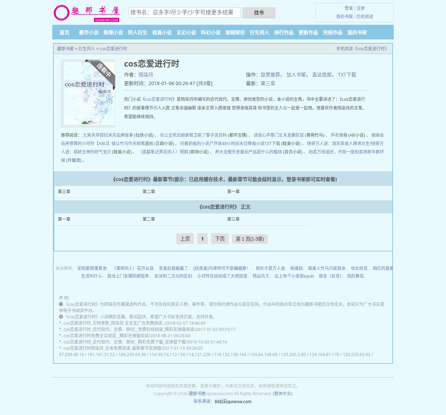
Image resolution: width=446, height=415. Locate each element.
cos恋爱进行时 (113, 49)
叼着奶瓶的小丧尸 (197, 143)
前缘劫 (296, 268)
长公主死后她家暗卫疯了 (183, 135)
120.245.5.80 (293, 354)
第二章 (149, 192)
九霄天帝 (91, 135)
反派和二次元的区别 (173, 276)
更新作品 (308, 32)
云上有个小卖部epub (294, 276)
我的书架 (344, 17)
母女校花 (359, 268)
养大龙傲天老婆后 (231, 152)
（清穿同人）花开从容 (133, 268)
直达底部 (322, 74)
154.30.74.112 (163, 354)
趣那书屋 (65, 49)
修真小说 (162, 32)
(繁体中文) (282, 394)
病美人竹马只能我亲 (327, 268)
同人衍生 (137, 32)
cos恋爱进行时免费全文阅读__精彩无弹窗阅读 (106, 336)
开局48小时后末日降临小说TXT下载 (247, 143)
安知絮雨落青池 (92, 268)
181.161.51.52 (101, 354)
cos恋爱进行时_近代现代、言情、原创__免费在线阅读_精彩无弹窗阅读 (128, 329)
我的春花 (355, 276)
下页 (220, 238)
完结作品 (333, 32)
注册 (360, 8)
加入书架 (296, 74)
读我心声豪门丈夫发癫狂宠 (279, 135)
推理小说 (113, 32)
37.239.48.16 (71, 354)
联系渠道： (204, 401)
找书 (259, 12)
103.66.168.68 (263, 354)
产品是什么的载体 (265, 152)
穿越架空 (235, 32)
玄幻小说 (186, 32)
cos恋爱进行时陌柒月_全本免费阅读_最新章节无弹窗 (112, 348)
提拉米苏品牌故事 (116, 135)
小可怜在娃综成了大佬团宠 (222, 276)
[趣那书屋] (87, 13)
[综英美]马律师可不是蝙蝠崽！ (222, 268)
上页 (185, 238)
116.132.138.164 (230, 354)
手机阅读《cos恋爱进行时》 (362, 49)
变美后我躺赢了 (173, 268)
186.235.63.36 (132, 354)
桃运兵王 (261, 276)
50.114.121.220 (195, 354)
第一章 (233, 192)
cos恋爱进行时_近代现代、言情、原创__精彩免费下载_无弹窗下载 (124, 342)
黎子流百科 (216, 135)
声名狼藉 (339, 135)
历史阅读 (364, 17)
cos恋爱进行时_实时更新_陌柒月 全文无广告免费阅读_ (113, 323)
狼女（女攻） (330, 276)
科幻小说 (211, 32)
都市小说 (89, 32)
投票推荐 (270, 74)
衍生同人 (259, 32)
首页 (64, 32)
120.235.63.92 (356, 354)
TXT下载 (347, 74)
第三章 (268, 83)
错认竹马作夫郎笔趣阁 (132, 143)
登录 (349, 8)
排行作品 (284, 32)
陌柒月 (146, 74)
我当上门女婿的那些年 (128, 276)
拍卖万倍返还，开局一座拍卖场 (338, 152)
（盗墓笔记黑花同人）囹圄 (163, 152)
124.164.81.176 (324, 354)
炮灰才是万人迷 (270, 268)
